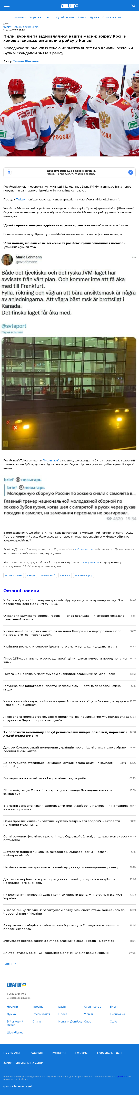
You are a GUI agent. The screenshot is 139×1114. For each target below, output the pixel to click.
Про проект (11, 1052)
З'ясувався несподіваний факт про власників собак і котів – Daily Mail (58, 940)
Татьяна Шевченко (26, 61)
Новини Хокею (13, 575)
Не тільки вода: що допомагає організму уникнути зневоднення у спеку (60, 867)
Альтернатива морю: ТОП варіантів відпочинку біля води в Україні (56, 952)
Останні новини (21, 590)
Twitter (21, 199)
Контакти (59, 1052)
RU (133, 6)
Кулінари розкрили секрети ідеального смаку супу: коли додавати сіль (60, 646)
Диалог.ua (121, 1076)
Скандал (65, 575)
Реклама (81, 1052)
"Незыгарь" (51, 460)
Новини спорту (83, 575)
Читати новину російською (20, 27)
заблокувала (83, 549)
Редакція (36, 1052)
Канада (31, 575)
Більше (10, 964)
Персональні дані (109, 1052)
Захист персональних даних (23, 1062)
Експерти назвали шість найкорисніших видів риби (44, 778)
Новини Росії (48, 575)
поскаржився (89, 562)
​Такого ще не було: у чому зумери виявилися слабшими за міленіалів (59, 674)
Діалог (6, 23)
